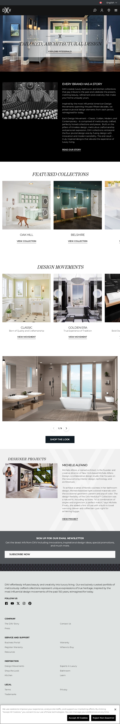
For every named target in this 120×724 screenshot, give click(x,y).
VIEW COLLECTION (26, 241)
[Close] (115, 709)
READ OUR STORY (71, 149)
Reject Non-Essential (103, 718)
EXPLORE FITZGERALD (60, 51)
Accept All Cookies (78, 718)
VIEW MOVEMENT (26, 337)
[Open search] (95, 10)
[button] (66, 428)
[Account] (102, 10)
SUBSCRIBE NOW (19, 554)
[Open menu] (116, 10)
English (110, 2)
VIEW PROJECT (70, 519)
